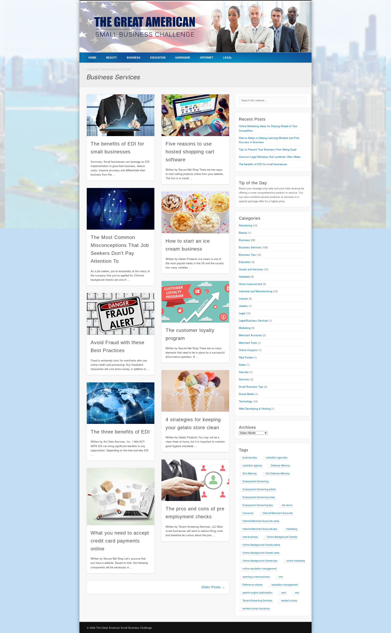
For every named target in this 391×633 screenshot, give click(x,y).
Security (244, 372)
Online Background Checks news (261, 552)
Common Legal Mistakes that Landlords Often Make (269, 157)
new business (250, 536)
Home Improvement (250, 284)
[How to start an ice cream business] (195, 212)
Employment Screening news (259, 497)
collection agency (252, 465)
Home (92, 57)
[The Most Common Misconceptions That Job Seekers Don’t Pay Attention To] (120, 209)
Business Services (250, 247)
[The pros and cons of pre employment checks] (195, 480)
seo (297, 592)
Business (133, 57)
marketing (291, 528)
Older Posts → (213, 587)
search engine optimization (257, 592)
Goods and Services (251, 269)
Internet (206, 57)
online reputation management (260, 568)
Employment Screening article (259, 489)
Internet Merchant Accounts (277, 513)
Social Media (246, 394)
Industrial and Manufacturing (255, 291)
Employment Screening (255, 481)
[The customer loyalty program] (195, 302)
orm (281, 576)
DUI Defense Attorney (278, 473)
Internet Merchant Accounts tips (260, 528)
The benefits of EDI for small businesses (263, 164)
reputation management (284, 584)
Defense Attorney (280, 465)
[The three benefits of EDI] (120, 403)
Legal (227, 57)
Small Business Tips (251, 387)
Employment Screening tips (258, 505)
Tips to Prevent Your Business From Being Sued (267, 149)
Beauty (111, 57)
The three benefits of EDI (120, 431)
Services (244, 379)
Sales (242, 365)
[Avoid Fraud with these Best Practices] (120, 314)
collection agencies (276, 457)
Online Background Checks (282, 536)
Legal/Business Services (253, 320)
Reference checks (252, 584)
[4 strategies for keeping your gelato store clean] (195, 391)
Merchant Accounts (250, 335)
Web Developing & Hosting (254, 408)
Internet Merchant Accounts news (261, 521)
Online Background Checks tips (260, 560)
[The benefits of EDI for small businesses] (120, 115)
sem (283, 592)
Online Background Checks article (261, 544)
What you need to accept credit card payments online (120, 540)
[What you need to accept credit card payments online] (120, 496)
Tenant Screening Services (257, 600)
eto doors (287, 505)
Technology (245, 401)
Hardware (182, 57)
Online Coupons (248, 350)
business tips (250, 457)
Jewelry (243, 306)
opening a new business (256, 576)
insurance (248, 513)
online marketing (295, 560)
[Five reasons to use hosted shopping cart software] (195, 115)
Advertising (245, 225)
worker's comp (289, 600)
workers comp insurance (256, 608)
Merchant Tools (248, 343)
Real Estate (246, 357)
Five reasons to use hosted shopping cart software (190, 151)
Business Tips (247, 254)
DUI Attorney (250, 473)
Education (157, 57)
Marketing (244, 328)
